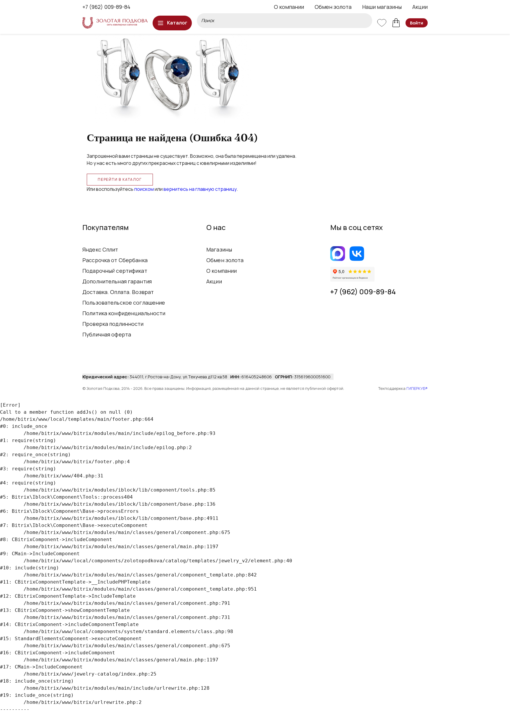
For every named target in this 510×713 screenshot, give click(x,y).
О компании (289, 6)
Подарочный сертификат (114, 270)
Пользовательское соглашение (123, 302)
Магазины (219, 249)
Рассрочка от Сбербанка (115, 260)
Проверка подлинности (113, 323)
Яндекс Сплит (100, 249)
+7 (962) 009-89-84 (106, 6)
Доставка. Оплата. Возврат (118, 291)
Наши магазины (382, 6)
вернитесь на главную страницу (200, 189)
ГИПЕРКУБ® (417, 388)
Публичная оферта (106, 334)
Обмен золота (333, 6)
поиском (144, 189)
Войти (416, 23)
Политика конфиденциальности (124, 313)
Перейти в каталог (120, 179)
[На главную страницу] (115, 23)
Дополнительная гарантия (117, 281)
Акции (420, 6)
